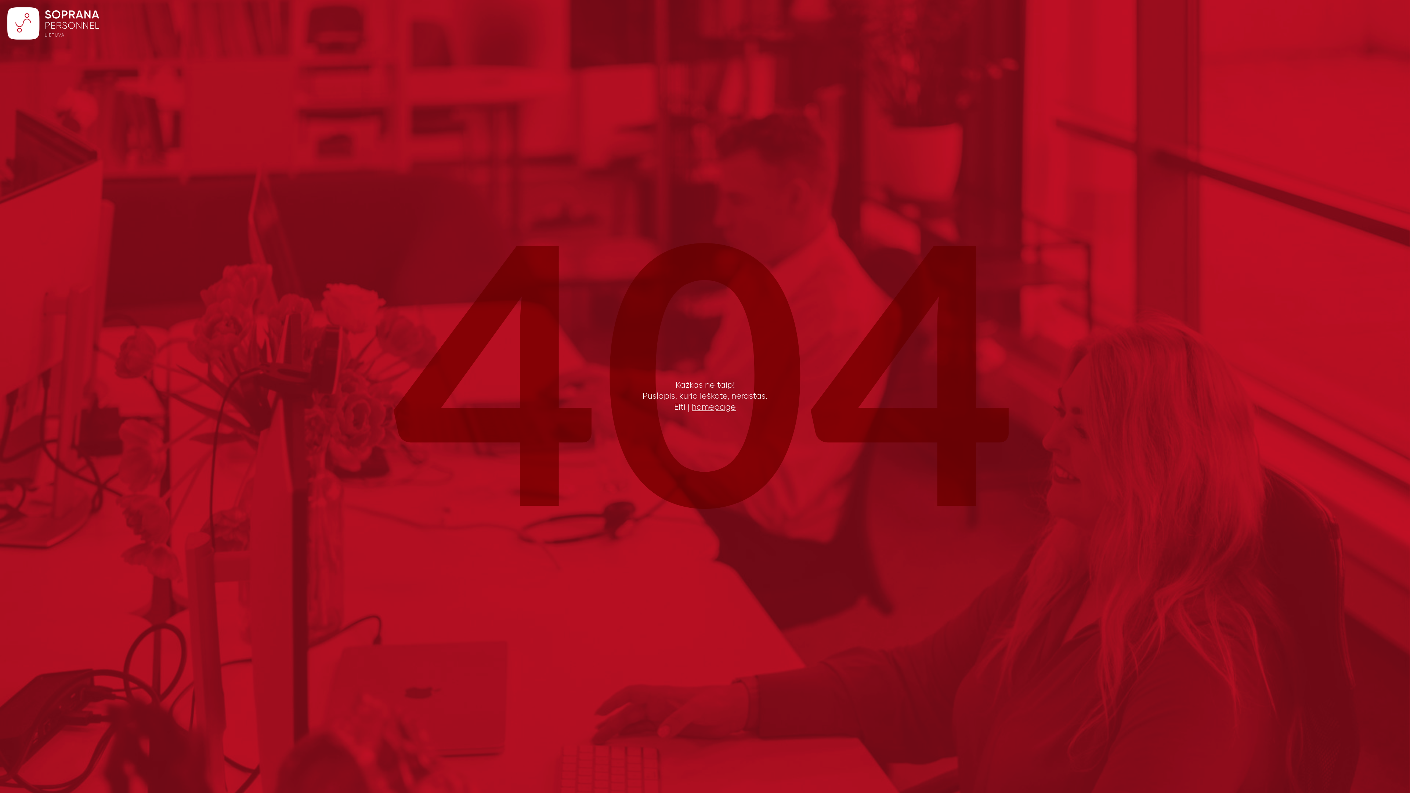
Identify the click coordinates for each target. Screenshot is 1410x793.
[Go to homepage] (53, 25)
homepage (714, 407)
